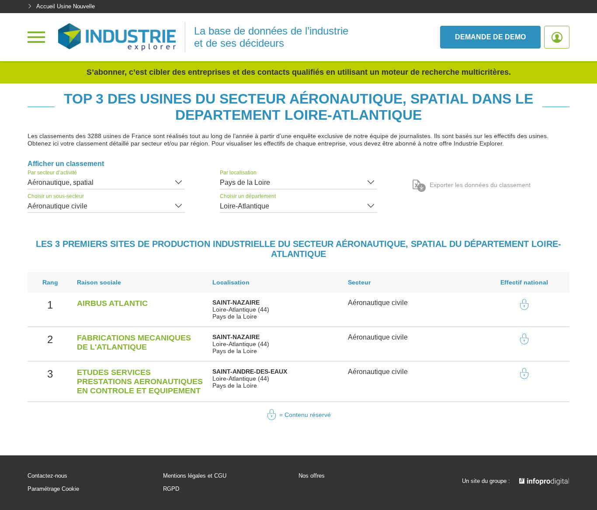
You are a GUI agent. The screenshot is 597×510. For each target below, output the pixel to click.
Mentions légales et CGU (194, 476)
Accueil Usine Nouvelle (65, 6)
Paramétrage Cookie (53, 489)
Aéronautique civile (57, 206)
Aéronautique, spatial (61, 182)
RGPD (171, 489)
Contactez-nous (47, 476)
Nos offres (311, 476)
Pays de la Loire (245, 182)
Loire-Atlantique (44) (240, 309)
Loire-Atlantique (244, 206)
